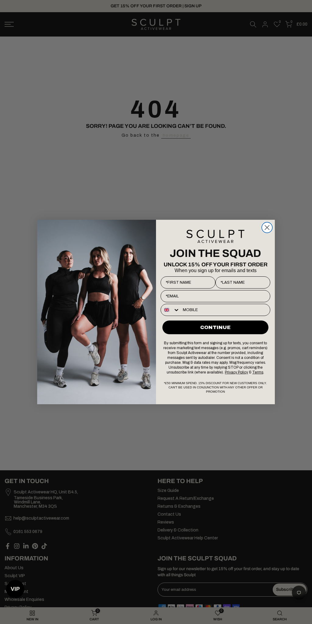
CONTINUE (215, 327)
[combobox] (170, 310)
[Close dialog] (267, 227)
